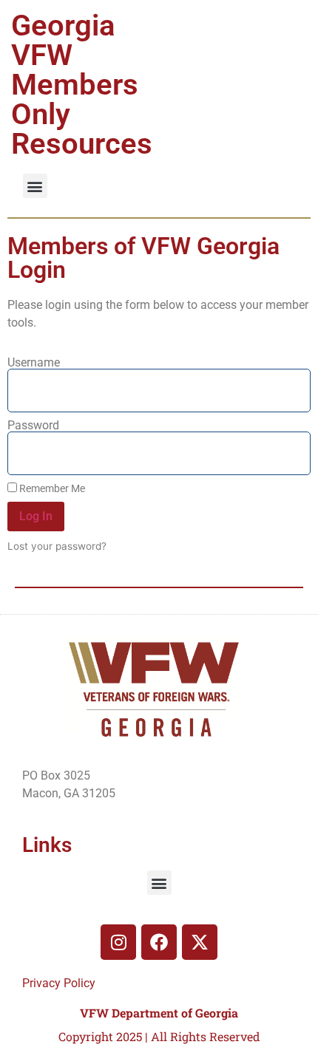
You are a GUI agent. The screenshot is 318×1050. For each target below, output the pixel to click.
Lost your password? (56, 546)
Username (33, 363)
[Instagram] (118, 942)
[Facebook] (159, 942)
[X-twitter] (199, 942)
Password (33, 426)
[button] (35, 186)
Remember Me (51, 488)
